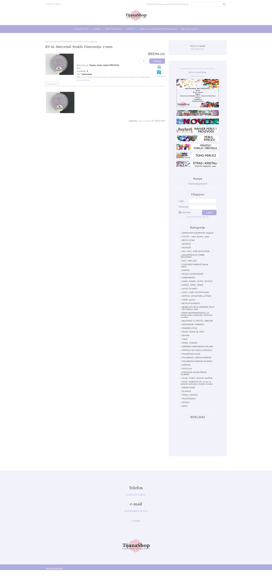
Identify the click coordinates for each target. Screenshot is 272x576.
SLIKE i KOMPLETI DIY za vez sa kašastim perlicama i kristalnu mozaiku (197, 383)
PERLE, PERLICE (189, 343)
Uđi (171, 4)
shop (83, 77)
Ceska (125, 77)
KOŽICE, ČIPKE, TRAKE (192, 285)
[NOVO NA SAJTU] (197, 123)
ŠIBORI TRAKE (188, 388)
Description (52, 84)
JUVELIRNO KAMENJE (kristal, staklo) (195, 265)
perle (147, 77)
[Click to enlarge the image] (59, 64)
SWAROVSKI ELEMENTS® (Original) (197, 233)
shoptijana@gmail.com (136, 511)
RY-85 (136, 77)
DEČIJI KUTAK (188, 240)
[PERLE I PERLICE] (197, 140)
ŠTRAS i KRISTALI (190, 395)
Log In (201, 49)
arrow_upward (265, 569)
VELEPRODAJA (189, 399)
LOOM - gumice (188, 300)
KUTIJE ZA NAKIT (189, 289)
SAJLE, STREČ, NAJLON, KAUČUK (197, 378)
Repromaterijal (144, 121)
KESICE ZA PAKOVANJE (192, 274)
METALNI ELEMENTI (191, 303)
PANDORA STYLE (189, 328)
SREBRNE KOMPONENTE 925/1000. (197, 347)
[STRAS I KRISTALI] (197, 166)
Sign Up (194, 49)
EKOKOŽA (186, 248)
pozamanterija (82, 80)
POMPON (186, 365)
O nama (136, 520)
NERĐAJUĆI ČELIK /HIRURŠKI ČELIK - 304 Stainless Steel (197, 308)
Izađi (154, 4)
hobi (131, 77)
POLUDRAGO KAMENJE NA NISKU (197, 361)
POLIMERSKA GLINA (191, 354)
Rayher (119, 77)
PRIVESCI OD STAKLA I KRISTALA (197, 350)
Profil (148, 4)
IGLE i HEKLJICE (189, 261)
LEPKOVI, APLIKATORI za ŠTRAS (196, 296)
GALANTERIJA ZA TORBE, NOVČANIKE (193, 256)
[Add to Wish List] (159, 72)
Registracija (163, 4)
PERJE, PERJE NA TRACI (193, 332)
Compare (161, 76)
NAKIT (185, 406)
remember (186, 212)
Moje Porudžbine (181, 4)
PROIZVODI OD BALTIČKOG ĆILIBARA (194, 373)
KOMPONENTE (188, 278)
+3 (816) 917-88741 (136, 494)
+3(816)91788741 (53, 4)
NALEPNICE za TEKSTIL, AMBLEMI (197, 321)
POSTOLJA (187, 369)
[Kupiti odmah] (159, 67)
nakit (142, 77)
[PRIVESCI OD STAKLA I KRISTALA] (197, 149)
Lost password (193, 217)
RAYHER (186, 336)
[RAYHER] (197, 132)
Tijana (90, 77)
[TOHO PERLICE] (197, 157)
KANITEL (186, 270)
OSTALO (185, 402)
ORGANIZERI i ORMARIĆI (193, 324)
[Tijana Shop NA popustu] (197, 106)
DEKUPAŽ (186, 244)
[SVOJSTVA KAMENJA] (197, 115)
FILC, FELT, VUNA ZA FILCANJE (196, 251)
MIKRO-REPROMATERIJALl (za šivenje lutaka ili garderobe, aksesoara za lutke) (196, 315)
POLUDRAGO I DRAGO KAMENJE (197, 358)
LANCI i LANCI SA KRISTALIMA (195, 292)
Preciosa (97, 77)
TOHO (184, 339)
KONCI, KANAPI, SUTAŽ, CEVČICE (197, 281)
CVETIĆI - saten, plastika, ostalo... (196, 237)
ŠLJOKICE (186, 391)
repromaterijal (108, 77)
